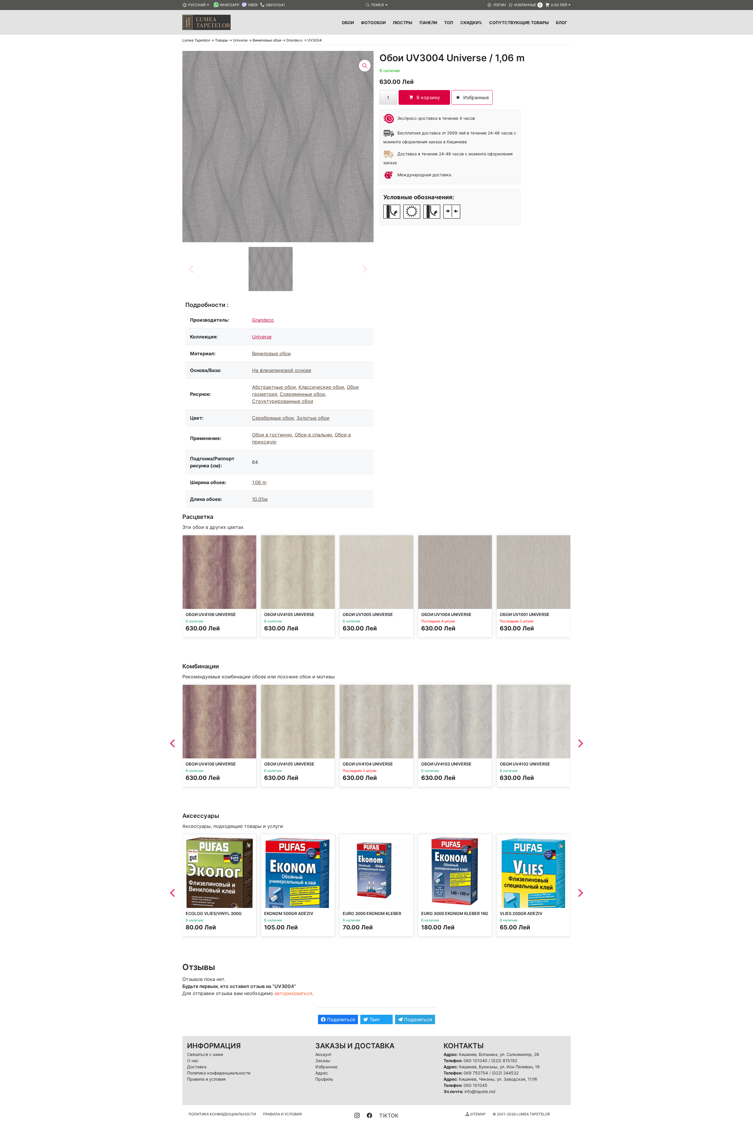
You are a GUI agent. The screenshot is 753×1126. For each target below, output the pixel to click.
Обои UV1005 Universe (368, 614)
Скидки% (471, 22)
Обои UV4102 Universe (525, 763)
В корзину (428, 97)
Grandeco (263, 320)
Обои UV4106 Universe (211, 614)
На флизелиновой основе (281, 370)
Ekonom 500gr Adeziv (288, 913)
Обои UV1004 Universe (446, 614)
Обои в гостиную (272, 435)
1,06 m (259, 482)
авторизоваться (293, 993)
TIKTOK (389, 1115)
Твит (374, 1019)
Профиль (324, 1079)
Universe (261, 337)
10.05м (260, 499)
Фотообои (373, 22)
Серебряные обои (273, 418)
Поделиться (340, 1019)
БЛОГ (561, 22)
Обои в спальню (313, 435)
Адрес (321, 1072)
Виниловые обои (271, 353)
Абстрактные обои (274, 387)
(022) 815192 (504, 1060)
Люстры (402, 22)
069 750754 (476, 1072)
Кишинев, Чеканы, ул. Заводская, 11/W (498, 1079)
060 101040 (475, 1060)
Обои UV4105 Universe (289, 614)
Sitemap (477, 1114)
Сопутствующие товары (519, 22)
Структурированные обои (282, 401)
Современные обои (302, 394)
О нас (193, 1060)
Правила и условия (206, 1079)
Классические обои (321, 387)
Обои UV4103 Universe (446, 763)
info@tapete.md (479, 1091)
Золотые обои (312, 418)
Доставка (196, 1066)
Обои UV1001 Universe (524, 614)
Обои (348, 22)
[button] (271, 269)
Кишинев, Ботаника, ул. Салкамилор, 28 (499, 1054)
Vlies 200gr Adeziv (521, 913)
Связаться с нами (205, 1054)
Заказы (322, 1060)
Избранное (326, 1066)
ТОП (448, 22)
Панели (428, 22)
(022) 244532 (505, 1072)
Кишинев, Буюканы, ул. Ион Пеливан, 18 (499, 1066)
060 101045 (475, 1085)
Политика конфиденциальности (218, 1072)
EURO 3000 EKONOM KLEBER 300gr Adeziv (372, 916)
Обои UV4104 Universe (368, 763)
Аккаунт (323, 1054)
